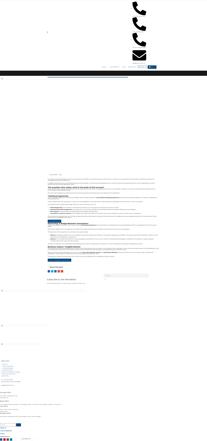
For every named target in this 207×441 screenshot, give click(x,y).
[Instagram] (155, 3)
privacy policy (113, 282)
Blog (60, 174)
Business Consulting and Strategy (10, 372)
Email (62, 271)
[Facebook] (148, 3)
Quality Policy (5, 375)
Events (124, 67)
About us (104, 67)
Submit (155, 275)
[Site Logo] (56, 35)
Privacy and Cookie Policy (8, 374)
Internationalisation (8, 368)
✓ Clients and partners (7, 366)
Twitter (52, 271)
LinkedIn (55, 271)
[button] (159, 66)
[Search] (18, 424)
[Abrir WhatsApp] (203, 436)
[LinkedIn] (158, 3)
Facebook (49, 271)
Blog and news (132, 67)
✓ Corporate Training (7, 370)
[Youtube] (152, 3)
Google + (59, 271)
